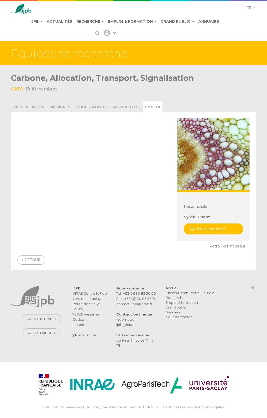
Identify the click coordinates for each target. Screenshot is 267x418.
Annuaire (173, 312)
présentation (29, 107)
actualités (126, 107)
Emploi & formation (182, 302)
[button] (250, 8)
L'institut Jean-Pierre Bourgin (190, 293)
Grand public (176, 307)
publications (92, 107)
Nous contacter (211, 229)
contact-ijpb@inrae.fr (134, 304)
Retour (32, 260)
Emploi (152, 107)
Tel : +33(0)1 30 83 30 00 (136, 293)
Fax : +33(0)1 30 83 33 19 (135, 298)
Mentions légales (209, 407)
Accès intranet (42, 319)
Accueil (172, 288)
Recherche (175, 297)
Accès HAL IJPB (41, 333)
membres (60, 107)
